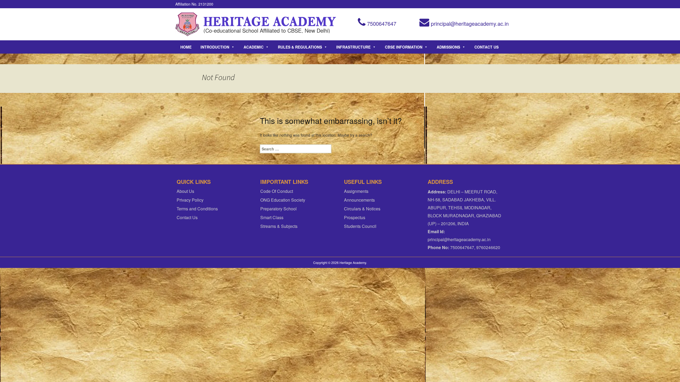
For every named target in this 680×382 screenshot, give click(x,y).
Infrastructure (353, 47)
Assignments (356, 191)
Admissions (448, 47)
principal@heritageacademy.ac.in (469, 23)
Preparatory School (278, 209)
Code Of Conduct (276, 191)
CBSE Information (403, 47)
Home (186, 47)
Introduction (215, 47)
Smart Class (271, 217)
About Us (185, 191)
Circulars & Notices (362, 209)
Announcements (359, 200)
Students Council (360, 226)
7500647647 (381, 23)
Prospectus (354, 217)
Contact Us (486, 47)
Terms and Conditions (197, 209)
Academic (254, 47)
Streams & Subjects (279, 226)
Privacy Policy (190, 200)
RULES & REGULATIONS (300, 47)
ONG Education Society (282, 200)
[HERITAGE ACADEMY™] (187, 24)
